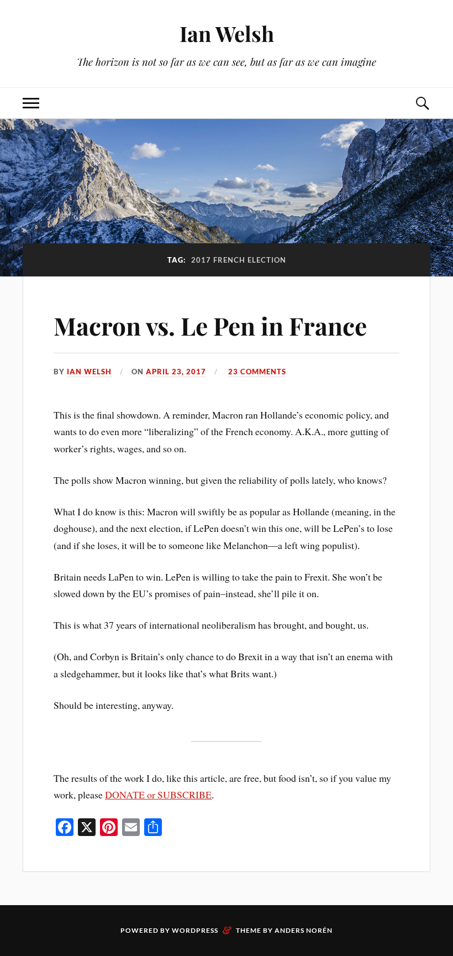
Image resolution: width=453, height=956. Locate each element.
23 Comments (257, 371)
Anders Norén (304, 930)
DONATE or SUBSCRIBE (158, 794)
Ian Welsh (227, 33)
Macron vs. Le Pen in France (210, 325)
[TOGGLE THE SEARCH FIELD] (422, 103)
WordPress (195, 930)
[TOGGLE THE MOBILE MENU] (31, 103)
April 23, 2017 (176, 371)
